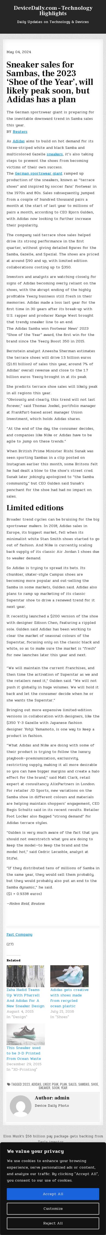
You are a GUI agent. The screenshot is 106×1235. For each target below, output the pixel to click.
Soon (56, 1087)
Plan (63, 1084)
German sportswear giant (39, 173)
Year (64, 1087)
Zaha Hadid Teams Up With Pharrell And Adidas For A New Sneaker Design (25, 998)
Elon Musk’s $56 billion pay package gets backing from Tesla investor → (53, 1139)
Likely (46, 1084)
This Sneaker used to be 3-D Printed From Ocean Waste (24, 1053)
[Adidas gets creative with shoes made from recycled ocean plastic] (69, 976)
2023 (26, 1084)
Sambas (83, 1084)
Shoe (94, 1084)
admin (62, 1098)
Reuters (20, 131)
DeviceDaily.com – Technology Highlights (53, 11)
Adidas (19, 141)
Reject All (53, 1223)
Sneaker (44, 1087)
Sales (72, 1084)
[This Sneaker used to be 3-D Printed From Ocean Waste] (26, 1034)
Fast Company (19, 934)
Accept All (53, 1194)
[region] (53, 1188)
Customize (53, 1208)
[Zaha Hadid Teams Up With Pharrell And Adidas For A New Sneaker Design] (26, 976)
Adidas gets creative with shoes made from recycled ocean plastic (69, 998)
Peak (55, 1084)
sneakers (55, 154)
